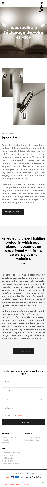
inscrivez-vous (23, 422)
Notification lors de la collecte (16, 484)
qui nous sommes (9, 437)
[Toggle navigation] (3, 3)
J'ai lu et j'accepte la (17, 415)
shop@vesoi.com (32, 440)
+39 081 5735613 (32, 437)
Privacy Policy (24, 415)
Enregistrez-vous (12, 212)
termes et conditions (11, 453)
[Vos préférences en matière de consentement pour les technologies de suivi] (43, 483)
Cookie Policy (8, 458)
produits (5, 440)
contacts (6, 443)
